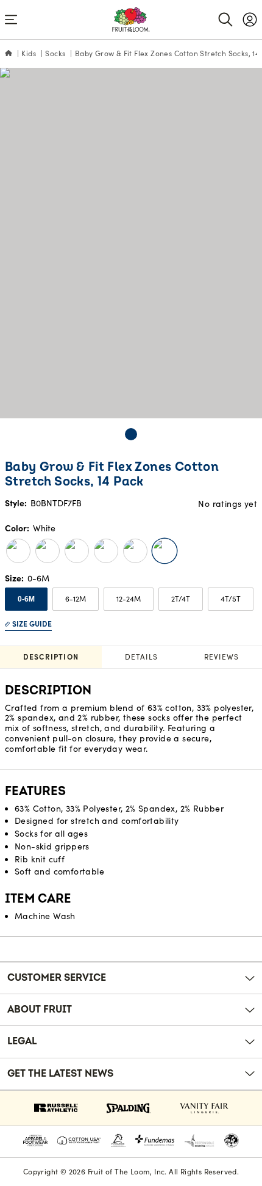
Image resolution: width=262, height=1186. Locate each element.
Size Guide (32, 623)
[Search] (225, 19)
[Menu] (11, 19)
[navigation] (250, 19)
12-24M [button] (128, 598)
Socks (55, 53)
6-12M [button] (75, 598)
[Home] (8, 53)
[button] (131, 434)
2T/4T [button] (180, 598)
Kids (28, 53)
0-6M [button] (26, 599)
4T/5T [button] (231, 598)
